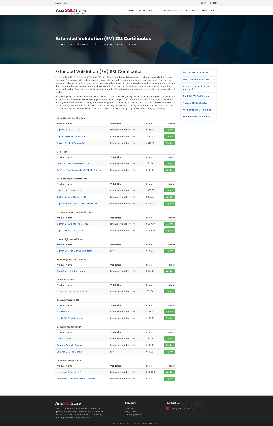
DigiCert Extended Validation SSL (72, 136)
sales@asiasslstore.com (182, 408)
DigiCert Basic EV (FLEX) (68, 129)
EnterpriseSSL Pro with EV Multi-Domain (76, 378)
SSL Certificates (147, 10)
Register (213, 2)
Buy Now (169, 129)
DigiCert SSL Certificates (195, 72)
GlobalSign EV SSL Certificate (71, 271)
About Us (129, 408)
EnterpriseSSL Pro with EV (69, 372)
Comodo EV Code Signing (69, 351)
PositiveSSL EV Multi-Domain (70, 318)
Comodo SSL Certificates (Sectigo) (196, 88)
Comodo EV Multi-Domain (69, 345)
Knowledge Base (133, 414)
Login (203, 2)
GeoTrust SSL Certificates (196, 79)
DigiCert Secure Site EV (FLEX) (71, 197)
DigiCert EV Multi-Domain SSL (71, 143)
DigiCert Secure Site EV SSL (70, 190)
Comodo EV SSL (64, 338)
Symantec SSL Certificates (196, 116)
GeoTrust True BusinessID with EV (73, 163)
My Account (209, 10)
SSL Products (171, 10)
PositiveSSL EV (63, 311)
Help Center (191, 10)
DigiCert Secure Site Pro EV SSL (72, 230)
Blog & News (131, 411)
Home (131, 10)
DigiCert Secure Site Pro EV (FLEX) (73, 223)
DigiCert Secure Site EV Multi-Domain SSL (77, 203)
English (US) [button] (61, 3)
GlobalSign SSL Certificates (197, 109)
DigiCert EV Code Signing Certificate (74, 250)
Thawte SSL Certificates (195, 103)
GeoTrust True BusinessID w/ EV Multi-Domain (79, 170)
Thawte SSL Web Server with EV (72, 291)
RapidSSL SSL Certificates (196, 96)
